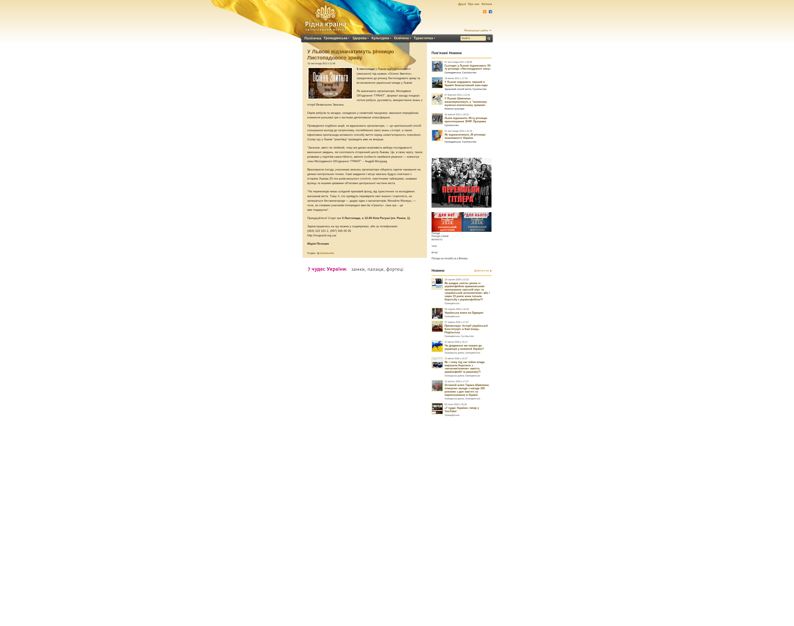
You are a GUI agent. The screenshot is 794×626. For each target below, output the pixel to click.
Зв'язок (486, 3)
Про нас (474, 3)
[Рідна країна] (325, 17)
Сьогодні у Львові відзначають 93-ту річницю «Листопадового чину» (468, 67)
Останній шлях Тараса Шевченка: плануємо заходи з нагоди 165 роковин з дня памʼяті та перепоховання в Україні (467, 389)
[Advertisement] (397, 513)
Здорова (359, 38)
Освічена (401, 38)
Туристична (423, 38)
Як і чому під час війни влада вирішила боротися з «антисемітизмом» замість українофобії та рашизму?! (464, 367)
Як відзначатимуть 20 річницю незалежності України (465, 136)
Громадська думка (454, 352)
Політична (312, 38)
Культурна (380, 38)
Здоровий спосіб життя (458, 89)
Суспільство (327, 253)
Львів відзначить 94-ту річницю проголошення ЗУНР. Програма (466, 120)
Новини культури (454, 108)
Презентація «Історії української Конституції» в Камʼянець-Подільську (466, 329)
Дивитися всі (481, 270)
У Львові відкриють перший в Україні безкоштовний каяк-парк (466, 83)
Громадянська (335, 38)
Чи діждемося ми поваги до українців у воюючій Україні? (464, 347)
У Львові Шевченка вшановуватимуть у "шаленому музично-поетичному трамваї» (466, 102)
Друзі (462, 3)
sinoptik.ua (450, 258)
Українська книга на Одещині (464, 312)
